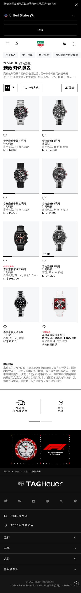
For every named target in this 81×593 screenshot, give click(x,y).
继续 (49, 30)
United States (19, 15)
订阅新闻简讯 (19, 516)
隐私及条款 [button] (11, 569)
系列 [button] (7, 538)
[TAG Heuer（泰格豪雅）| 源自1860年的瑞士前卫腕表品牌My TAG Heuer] (40, 484)
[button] (64, 44)
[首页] (40, 44)
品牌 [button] (7, 548)
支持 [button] (7, 559)
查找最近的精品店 (21, 525)
